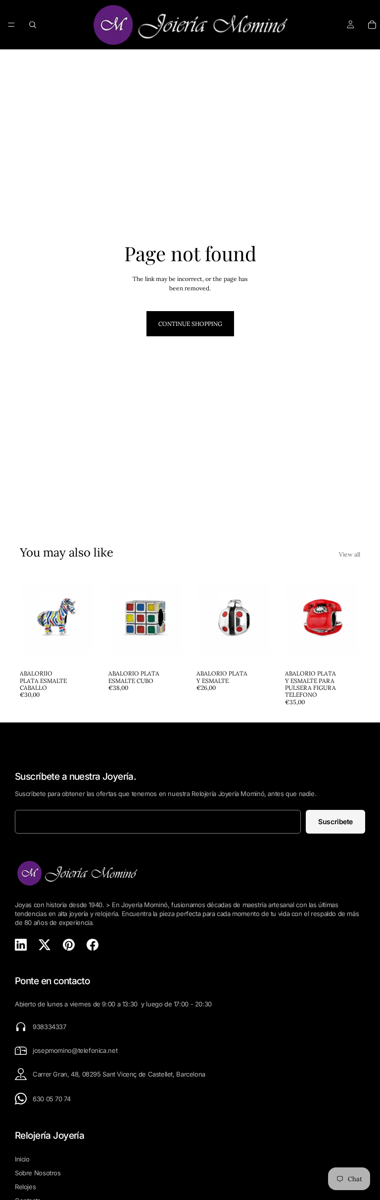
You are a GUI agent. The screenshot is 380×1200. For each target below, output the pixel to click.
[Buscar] (33, 25)
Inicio (22, 1159)
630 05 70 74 (51, 1099)
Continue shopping (190, 323)
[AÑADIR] (80, 650)
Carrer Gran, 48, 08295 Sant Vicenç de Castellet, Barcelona (119, 1074)
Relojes (25, 1187)
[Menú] (11, 24)
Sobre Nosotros (38, 1173)
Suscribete (335, 821)
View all (349, 554)
